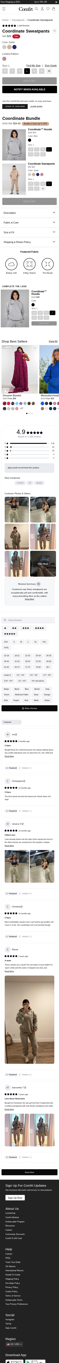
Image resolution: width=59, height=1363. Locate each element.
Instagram (9, 1320)
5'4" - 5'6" (34, 675)
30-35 (48, 656)
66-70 (17, 667)
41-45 (17, 661)
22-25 (27, 656)
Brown (37, 689)
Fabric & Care (11, 222)
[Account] (42, 9)
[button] (15, 25)
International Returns (14, 1271)
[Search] (36, 9)
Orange (47, 695)
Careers (8, 1230)
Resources (10, 1226)
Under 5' (7, 675)
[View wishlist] (48, 9)
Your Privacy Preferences (16, 1304)
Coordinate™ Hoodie (40, 129)
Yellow (47, 700)
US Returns (10, 1266)
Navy (36, 695)
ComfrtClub (10, 1213)
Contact (8, 1254)
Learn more (36, 106)
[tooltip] (38, 584)
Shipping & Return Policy (17, 242)
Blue (27, 689)
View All (53, 341)
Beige (6, 689)
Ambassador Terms (14, 1300)
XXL (44, 642)
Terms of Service (12, 1296)
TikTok (8, 1324)
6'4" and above (38, 681)
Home (5, 20)
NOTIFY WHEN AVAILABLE (29, 89)
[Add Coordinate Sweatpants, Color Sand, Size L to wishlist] (54, 31)
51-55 (38, 661)
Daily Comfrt (10, 1328)
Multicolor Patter (21, 695)
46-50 (27, 661)
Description (10, 212)
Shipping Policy (12, 1279)
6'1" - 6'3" (22, 681)
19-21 (17, 656)
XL (35, 642)
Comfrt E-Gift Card (13, 1238)
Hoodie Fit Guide (12, 1275)
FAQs (7, 1258)
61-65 (6, 667)
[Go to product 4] (32, 413)
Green (6, 695)
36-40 (6, 661)
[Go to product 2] (28, 413)
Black (17, 689)
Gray (47, 689)
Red (26, 700)
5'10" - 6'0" (8, 681)
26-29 (38, 656)
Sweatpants (18, 20)
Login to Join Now (15, 106)
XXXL (6, 648)
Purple (16, 700)
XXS (6, 642)
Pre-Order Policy (12, 1283)
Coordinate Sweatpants (41, 163)
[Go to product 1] (26, 413)
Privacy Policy (11, 1287)
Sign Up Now (15, 1197)
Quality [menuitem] (39, 483)
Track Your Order (12, 1262)
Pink (6, 700)
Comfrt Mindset (12, 1217)
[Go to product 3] (30, 413)
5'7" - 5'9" (47, 675)
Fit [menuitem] (30, 483)
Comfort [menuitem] (20, 483)
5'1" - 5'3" (20, 675)
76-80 (38, 667)
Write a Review (34, 709)
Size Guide (51, 65)
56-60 (48, 661)
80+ (48, 667)
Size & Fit (9, 232)
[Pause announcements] (56, 2)
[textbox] (28, 620)
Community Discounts (15, 1234)
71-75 (27, 667)
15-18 (6, 656)
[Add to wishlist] (34, 348)
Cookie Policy (11, 1292)
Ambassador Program (15, 1222)
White (36, 700)
